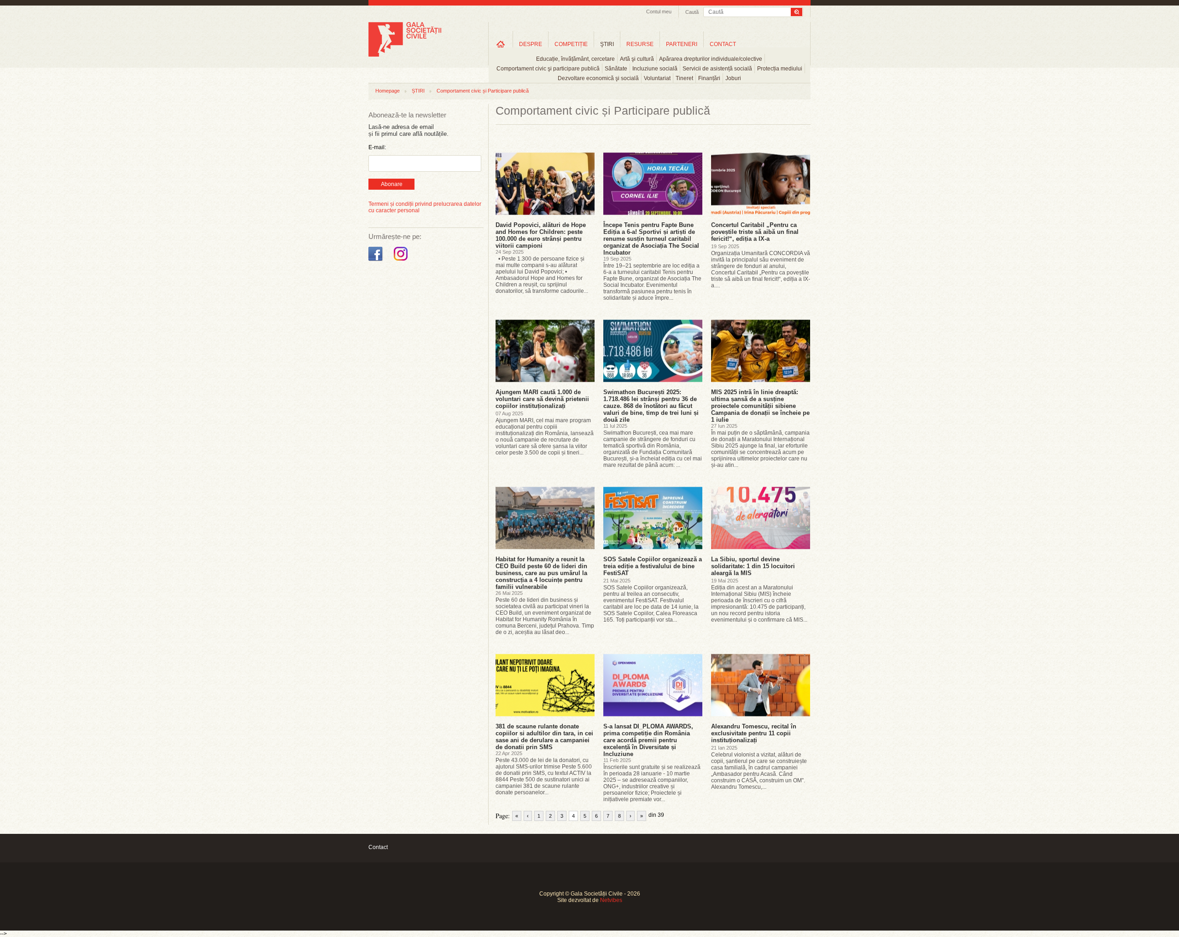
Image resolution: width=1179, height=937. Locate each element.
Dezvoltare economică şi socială (598, 78)
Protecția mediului (779, 68)
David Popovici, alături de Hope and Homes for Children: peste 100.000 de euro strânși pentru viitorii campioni (541, 235)
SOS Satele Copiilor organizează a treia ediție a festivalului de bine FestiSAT (652, 566)
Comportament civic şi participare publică (548, 68)
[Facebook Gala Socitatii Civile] (376, 261)
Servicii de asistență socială (717, 68)
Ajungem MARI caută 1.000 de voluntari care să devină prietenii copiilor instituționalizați (542, 399)
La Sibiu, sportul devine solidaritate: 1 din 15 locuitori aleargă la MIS (753, 566)
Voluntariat (657, 78)
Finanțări (709, 78)
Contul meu (658, 11)
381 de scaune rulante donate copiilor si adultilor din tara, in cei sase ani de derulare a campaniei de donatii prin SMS (544, 737)
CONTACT (723, 44)
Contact (378, 847)
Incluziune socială (654, 68)
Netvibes (611, 900)
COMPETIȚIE (571, 44)
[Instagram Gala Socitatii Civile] (402, 261)
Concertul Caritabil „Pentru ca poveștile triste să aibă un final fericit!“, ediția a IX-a (755, 231)
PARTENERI (681, 44)
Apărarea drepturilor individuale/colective (710, 59)
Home (500, 44)
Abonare (392, 184)
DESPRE (530, 44)
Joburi (733, 78)
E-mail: (377, 147)
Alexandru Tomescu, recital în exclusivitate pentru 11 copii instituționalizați (753, 733)
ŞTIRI (607, 44)
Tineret (684, 78)
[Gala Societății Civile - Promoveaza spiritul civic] (404, 55)
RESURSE (640, 44)
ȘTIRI (418, 90)
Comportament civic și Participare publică (483, 90)
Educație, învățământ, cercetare (575, 59)
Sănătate (616, 68)
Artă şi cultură (637, 59)
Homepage (387, 90)
